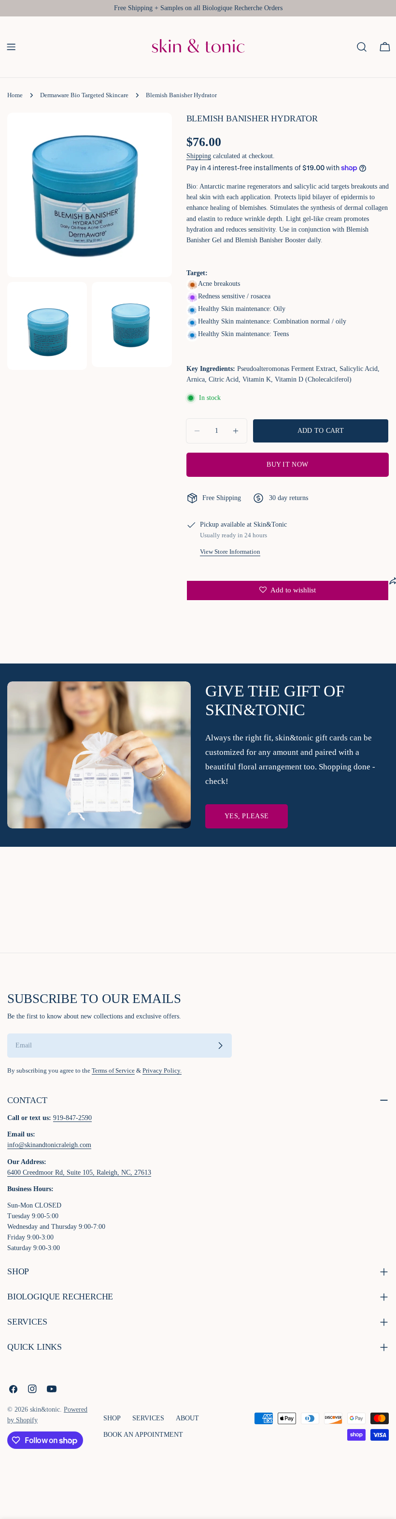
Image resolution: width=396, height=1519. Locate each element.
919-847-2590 (72, 1117)
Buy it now (287, 464)
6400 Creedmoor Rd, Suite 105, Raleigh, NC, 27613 (79, 1172)
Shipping (198, 156)
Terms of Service (113, 1070)
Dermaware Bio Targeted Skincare (84, 95)
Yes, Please (247, 816)
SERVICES (148, 1418)
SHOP (112, 1418)
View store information (230, 551)
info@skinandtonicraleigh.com (49, 1145)
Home (15, 95)
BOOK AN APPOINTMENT (143, 1434)
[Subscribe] (220, 1045)
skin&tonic (45, 1409)
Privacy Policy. (162, 1070)
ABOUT (187, 1418)
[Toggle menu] (11, 47)
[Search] (361, 47)
